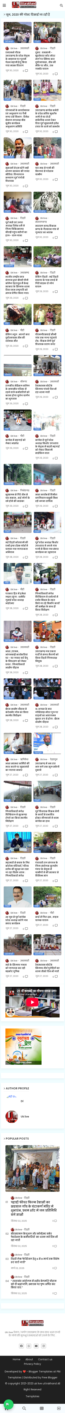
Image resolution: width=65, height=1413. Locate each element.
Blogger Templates (41, 1371)
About (29, 1359)
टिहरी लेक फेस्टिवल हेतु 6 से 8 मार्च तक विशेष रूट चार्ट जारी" (35, 1260)
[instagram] (43, 1346)
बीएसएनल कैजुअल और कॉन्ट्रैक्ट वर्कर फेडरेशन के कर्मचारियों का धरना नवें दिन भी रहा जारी (34, 1237)
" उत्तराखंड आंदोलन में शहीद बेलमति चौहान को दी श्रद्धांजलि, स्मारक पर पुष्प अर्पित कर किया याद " (34, 1284)
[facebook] (21, 1346)
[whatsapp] (28, 1346)
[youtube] (36, 1346)
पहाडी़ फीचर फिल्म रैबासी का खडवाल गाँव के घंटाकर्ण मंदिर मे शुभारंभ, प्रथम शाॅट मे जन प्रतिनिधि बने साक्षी (34, 1208)
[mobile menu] (4, 5)
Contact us (45, 1359)
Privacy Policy (32, 1364)
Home (16, 1359)
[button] (61, 5)
